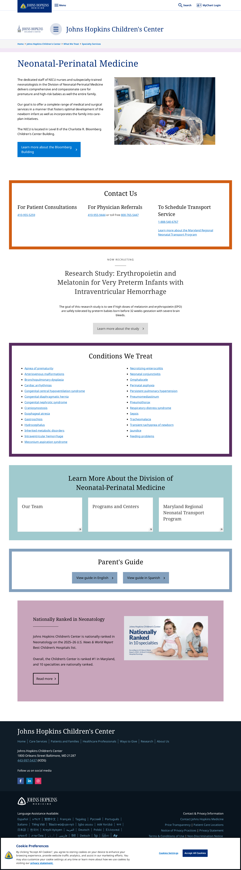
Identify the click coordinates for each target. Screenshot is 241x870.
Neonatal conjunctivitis (145, 374)
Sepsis (134, 413)
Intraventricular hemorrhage (44, 436)
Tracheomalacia (140, 419)
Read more (44, 678)
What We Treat (71, 43)
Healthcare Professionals (99, 741)
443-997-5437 (27, 760)
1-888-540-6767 (168, 222)
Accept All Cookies (195, 853)
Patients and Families (65, 741)
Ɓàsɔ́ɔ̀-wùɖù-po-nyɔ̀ (61, 824)
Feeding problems (142, 436)
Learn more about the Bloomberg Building (46, 149)
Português (112, 819)
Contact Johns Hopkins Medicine (202, 819)
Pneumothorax (140, 402)
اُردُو (51, 835)
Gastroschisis (34, 419)
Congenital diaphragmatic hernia (47, 397)
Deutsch (83, 830)
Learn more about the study (118, 328)
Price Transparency (178, 825)
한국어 (34, 830)
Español (22, 819)
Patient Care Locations (209, 825)
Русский (95, 819)
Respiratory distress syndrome (150, 408)
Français (65, 819)
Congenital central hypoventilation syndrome (55, 391)
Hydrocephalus (35, 425)
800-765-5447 (130, 215)
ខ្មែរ (96, 835)
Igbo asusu (85, 824)
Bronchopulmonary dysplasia (44, 380)
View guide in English (92, 578)
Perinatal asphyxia (142, 385)
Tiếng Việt (38, 824)
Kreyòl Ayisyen (52, 830)
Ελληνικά (112, 830)
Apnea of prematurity (39, 368)
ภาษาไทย (37, 835)
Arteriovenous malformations (44, 374)
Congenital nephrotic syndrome (46, 402)
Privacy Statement (211, 830)
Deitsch (85, 835)
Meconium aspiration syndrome (46, 442)
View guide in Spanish (143, 578)
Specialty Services (91, 43)
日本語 (21, 830)
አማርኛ (36, 819)
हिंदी (73, 835)
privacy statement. (41, 863)
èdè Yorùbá (104, 824)
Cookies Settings (168, 853)
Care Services (38, 741)
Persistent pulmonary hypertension (153, 391)
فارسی (63, 835)
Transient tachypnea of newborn (152, 425)
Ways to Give (128, 741)
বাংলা (119, 824)
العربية (70, 830)
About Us (163, 741)
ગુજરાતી (22, 835)
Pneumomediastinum (144, 397)
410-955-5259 (26, 215)
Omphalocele (139, 380)
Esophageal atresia (37, 413)
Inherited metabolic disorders (44, 430)
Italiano (22, 824)
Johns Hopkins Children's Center (115, 29)
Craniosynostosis (36, 408)
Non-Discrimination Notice (205, 836)
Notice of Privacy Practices (178, 830)
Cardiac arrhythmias (38, 385)
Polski (98, 830)
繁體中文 (50, 819)
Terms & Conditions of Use (166, 836)
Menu (60, 7)
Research (147, 741)
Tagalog (80, 819)
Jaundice (135, 430)
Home (20, 43)
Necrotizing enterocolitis (146, 368)
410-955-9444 (97, 215)
